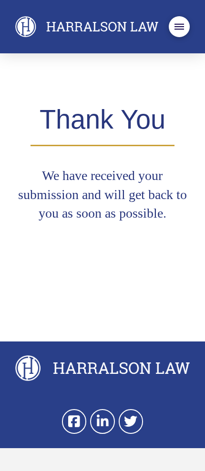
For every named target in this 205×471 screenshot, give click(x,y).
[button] (179, 26)
